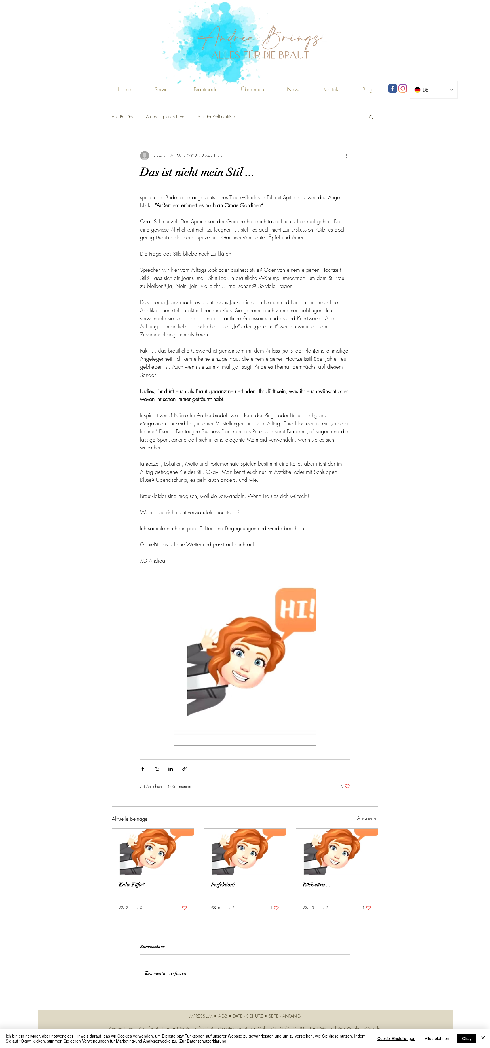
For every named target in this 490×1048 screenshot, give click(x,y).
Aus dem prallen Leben (166, 117)
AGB (222, 1016)
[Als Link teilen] (184, 768)
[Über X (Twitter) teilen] (156, 768)
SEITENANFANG (285, 1016)
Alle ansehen (367, 818)
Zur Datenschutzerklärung (202, 1041)
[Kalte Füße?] (153, 852)
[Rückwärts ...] (337, 852)
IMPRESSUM (200, 1016)
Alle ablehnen (437, 1038)
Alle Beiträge (123, 117)
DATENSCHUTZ (248, 1016)
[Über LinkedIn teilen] (170, 768)
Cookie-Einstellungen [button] (396, 1038)
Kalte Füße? (132, 885)
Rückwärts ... (316, 885)
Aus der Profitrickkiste (216, 117)
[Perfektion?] (245, 852)
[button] (205, 89)
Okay (467, 1038)
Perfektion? (223, 885)
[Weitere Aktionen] (346, 155)
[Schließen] (483, 1038)
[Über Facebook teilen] (142, 768)
